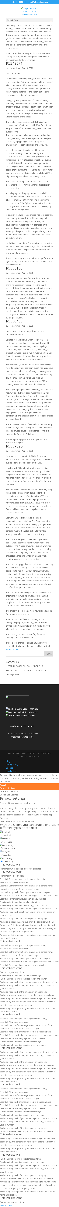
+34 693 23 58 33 (19, 2)
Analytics (7, 855)
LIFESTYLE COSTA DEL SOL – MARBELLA (24, 666)
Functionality (9, 848)
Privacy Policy (12, 764)
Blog (8, 761)
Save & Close (6, 1205)
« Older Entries (12, 649)
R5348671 (14, 63)
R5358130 (14, 268)
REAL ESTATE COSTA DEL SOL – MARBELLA (26, 670)
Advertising (8, 861)
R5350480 (14, 321)
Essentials (7, 842)
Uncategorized (12, 674)
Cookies (9, 768)
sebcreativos (14, 68)
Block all (7, 835)
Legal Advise (11, 771)
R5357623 (14, 446)
